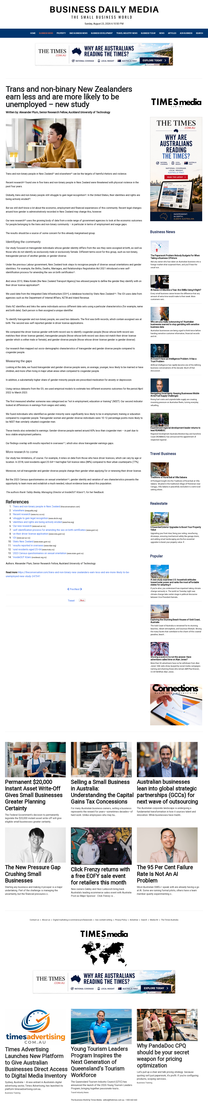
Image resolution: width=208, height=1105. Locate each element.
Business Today (148, 33)
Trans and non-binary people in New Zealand (29, 173)
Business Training (12, 1093)
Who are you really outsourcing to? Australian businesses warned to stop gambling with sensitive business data (175, 324)
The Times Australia (169, 920)
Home (32, 33)
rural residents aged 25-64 (38, 462)
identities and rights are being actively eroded (37, 522)
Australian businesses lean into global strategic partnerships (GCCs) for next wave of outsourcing (167, 792)
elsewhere (65, 173)
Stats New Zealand (104, 293)
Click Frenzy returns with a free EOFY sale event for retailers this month (100, 876)
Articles (172, 33)
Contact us (34, 920)
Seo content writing (103, 920)
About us (46, 920)
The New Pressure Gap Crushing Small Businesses (33, 874)
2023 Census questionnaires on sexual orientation (40, 479)
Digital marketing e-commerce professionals (72, 920)
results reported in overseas (48, 443)
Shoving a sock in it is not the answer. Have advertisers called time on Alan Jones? (171, 658)
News (161, 33)
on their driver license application (30, 533)
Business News (46, 33)
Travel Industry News (126, 33)
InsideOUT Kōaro (74, 492)
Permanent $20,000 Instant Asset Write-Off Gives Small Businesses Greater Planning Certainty (34, 795)
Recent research (14, 182)
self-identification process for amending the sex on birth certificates (49, 530)
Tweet (71, 600)
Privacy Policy (121, 920)
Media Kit (154, 920)
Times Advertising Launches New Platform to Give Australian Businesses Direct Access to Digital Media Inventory (36, 1062)
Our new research (15, 220)
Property (61, 33)
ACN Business (186, 33)
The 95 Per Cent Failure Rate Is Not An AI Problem (165, 874)
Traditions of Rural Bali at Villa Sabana (169, 477)
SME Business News (78, 33)
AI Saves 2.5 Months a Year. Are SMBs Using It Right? (176, 290)
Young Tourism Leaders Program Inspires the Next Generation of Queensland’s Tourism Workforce (99, 1062)
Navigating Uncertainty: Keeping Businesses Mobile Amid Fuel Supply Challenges (175, 394)
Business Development (102, 33)
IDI (65, 293)
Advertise (134, 920)
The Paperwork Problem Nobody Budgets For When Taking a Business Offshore (175, 256)
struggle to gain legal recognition (67, 195)
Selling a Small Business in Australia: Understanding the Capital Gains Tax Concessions (102, 792)
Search (199, 33)
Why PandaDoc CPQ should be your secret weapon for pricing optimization (163, 1056)
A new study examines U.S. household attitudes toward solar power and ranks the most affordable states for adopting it (175, 582)
